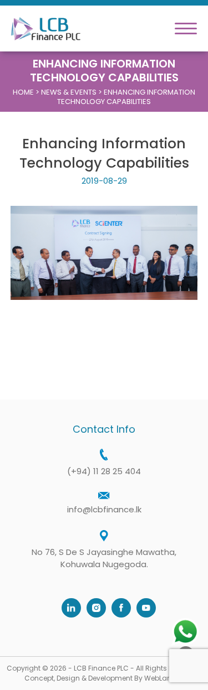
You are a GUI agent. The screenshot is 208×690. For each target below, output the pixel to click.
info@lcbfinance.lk (104, 509)
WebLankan (164, 678)
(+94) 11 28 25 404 (104, 471)
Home (23, 92)
